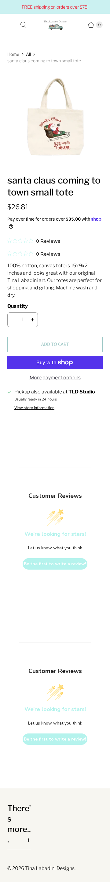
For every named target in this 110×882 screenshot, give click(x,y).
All (28, 54)
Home (13, 54)
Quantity (17, 306)
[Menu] (11, 24)
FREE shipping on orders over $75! (55, 7)
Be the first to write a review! (55, 564)
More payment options (55, 378)
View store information (34, 408)
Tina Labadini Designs (50, 868)
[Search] (23, 24)
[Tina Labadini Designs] (55, 25)
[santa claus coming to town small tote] (55, 119)
